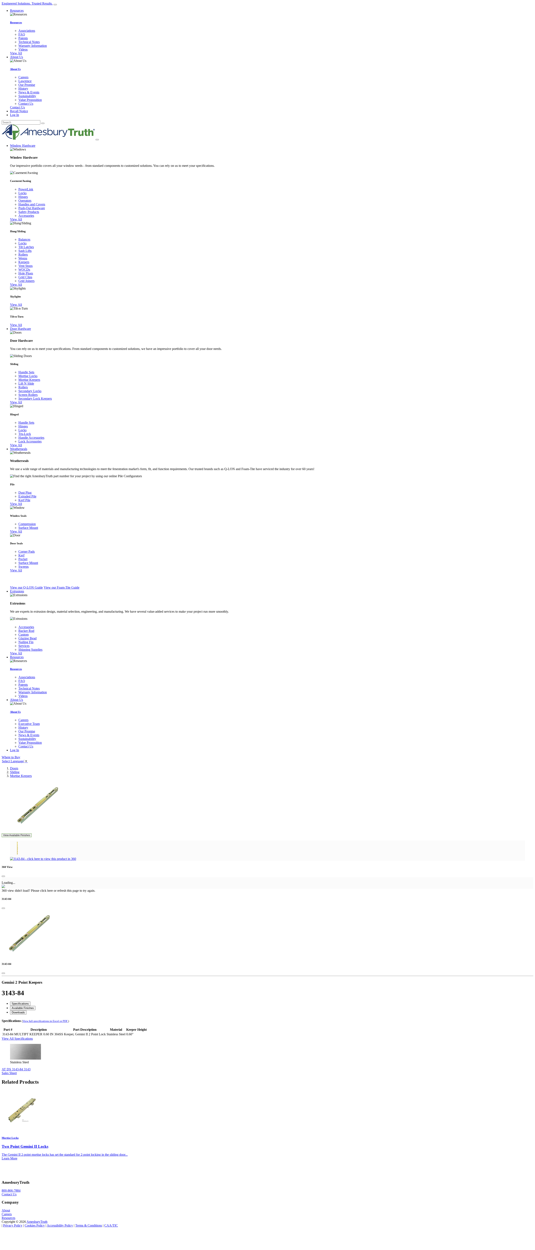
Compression (27, 524)
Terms (88, 1225)
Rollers (23, 254)
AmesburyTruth (37, 1221)
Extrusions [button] (17, 591)
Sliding (14, 772)
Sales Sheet (9, 1073)
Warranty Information (32, 45)
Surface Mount (28, 527)
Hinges (23, 197)
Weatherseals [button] (18, 449)
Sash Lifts (25, 251)
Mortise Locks (27, 376)
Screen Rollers (28, 395)
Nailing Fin (25, 642)
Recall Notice (19, 111)
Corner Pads (26, 551)
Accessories (26, 215)
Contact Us (25, 103)
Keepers (23, 262)
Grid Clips (25, 277)
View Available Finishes (16, 835)
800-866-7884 (11, 1190)
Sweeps (23, 566)
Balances (24, 239)
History (23, 88)
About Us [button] (16, 57)
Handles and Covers (31, 204)
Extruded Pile (27, 496)
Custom (23, 634)
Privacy (12, 1225)
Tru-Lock (24, 434)
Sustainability (27, 96)
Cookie (35, 1225)
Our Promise (26, 85)
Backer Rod (26, 631)
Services (23, 646)
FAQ (21, 34)
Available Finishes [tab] (23, 1008)
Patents (23, 38)
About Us (15, 69)
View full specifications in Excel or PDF (45, 1021)
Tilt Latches (26, 247)
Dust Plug (25, 492)
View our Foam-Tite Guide (61, 587)
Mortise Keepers (29, 379)
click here (46, 890)
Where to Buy (11, 757)
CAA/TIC (111, 1225)
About (6, 1210)
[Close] (3, 876)
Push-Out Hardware (31, 208)
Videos (23, 49)
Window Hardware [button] (22, 145)
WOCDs (24, 269)
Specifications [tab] (20, 1003)
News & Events (28, 92)
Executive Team (29, 724)
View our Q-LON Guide (26, 587)
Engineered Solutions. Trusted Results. (27, 3)
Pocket (22, 559)
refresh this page (68, 890)
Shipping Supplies (30, 649)
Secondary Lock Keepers (35, 398)
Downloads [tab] (18, 1012)
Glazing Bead (27, 638)
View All (16, 53)
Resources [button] (17, 10)
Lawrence (25, 81)
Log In (14, 115)
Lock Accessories (30, 441)
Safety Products (28, 212)
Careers (23, 77)
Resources (16, 22)
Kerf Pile (24, 500)
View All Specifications (17, 1038)
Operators (24, 200)
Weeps (22, 258)
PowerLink (25, 189)
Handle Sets (26, 372)
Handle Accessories (31, 437)
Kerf (21, 555)
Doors (14, 768)
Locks (22, 193)
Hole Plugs (25, 273)
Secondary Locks (29, 391)
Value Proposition (30, 100)
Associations (26, 30)
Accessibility (60, 1225)
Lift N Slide (26, 383)
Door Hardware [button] (20, 328)
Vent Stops (25, 266)
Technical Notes (29, 42)
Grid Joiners (26, 281)
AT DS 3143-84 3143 (16, 1069)
